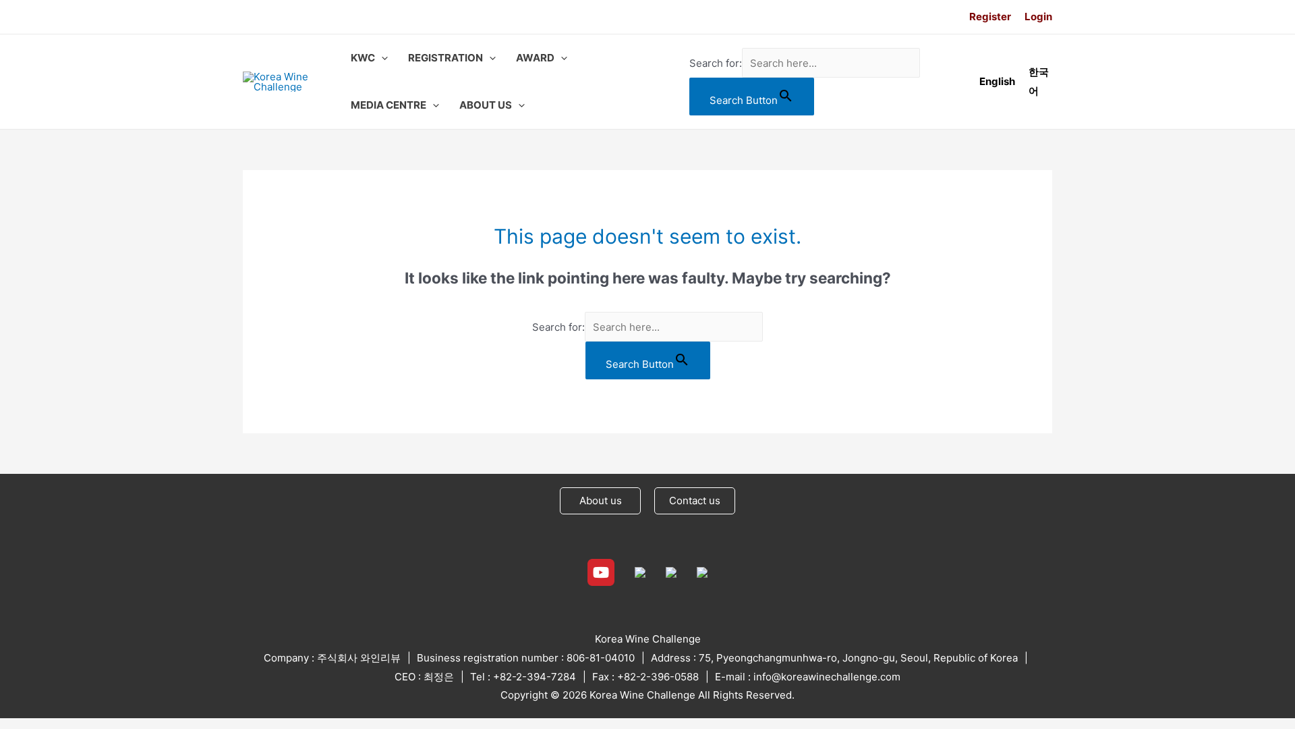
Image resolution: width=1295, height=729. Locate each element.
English (997, 81)
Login (1038, 16)
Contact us (694, 500)
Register (990, 16)
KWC (363, 57)
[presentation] (381, 58)
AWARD (535, 57)
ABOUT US (485, 105)
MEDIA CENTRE (388, 105)
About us (600, 500)
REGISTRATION (445, 57)
